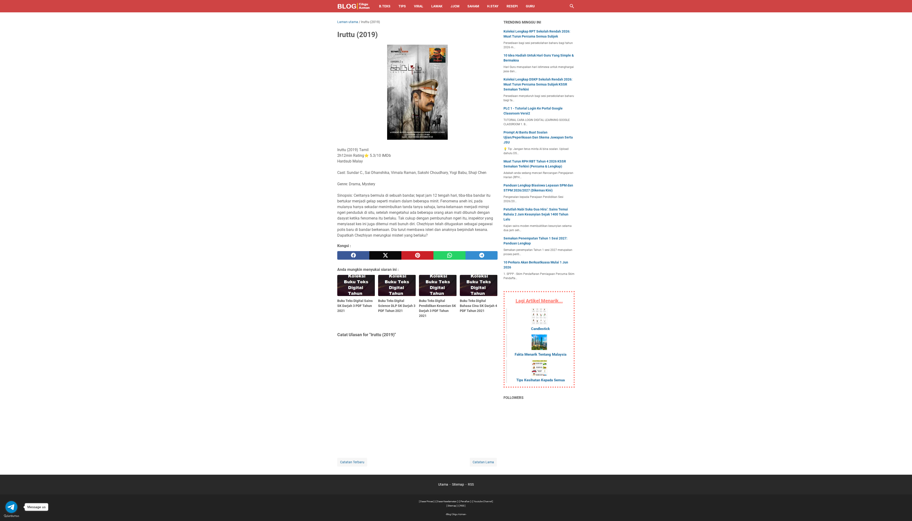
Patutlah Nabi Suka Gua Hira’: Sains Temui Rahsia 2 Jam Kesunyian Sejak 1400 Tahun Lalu (536, 214)
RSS (471, 484)
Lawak (436, 6)
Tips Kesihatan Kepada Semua (540, 380)
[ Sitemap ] (451, 505)
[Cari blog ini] (572, 6)
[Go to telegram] (11, 507)
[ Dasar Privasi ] (426, 501)
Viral (418, 6)
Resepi (512, 6)
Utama (443, 484)
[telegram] (482, 255)
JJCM (455, 6)
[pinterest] (417, 255)
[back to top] (902, 510)
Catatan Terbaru (352, 462)
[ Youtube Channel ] (482, 501)
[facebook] (353, 255)
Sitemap (458, 484)
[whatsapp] (449, 255)
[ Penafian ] (465, 501)
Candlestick (540, 329)
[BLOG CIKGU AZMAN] (353, 6)
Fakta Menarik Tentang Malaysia (540, 354)
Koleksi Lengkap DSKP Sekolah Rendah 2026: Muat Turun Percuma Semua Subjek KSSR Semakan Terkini (538, 84)
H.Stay (493, 6)
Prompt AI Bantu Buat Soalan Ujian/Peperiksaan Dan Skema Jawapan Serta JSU (538, 137)
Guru (530, 6)
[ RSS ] (462, 505)
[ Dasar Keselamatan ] (447, 501)
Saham (473, 6)
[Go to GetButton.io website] (11, 516)
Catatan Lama (483, 462)
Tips (402, 6)
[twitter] (385, 255)
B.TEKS (384, 6)
